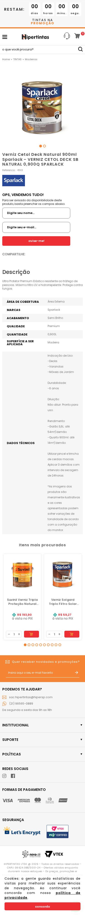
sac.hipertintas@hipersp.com (31, 697)
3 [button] (33, 644)
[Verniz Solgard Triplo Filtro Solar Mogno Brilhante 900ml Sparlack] (63, 573)
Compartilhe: (13, 254)
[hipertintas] (6, 59)
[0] (77, 37)
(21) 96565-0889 (21, 703)
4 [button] (36, 644)
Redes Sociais (15, 768)
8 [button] (52, 644)
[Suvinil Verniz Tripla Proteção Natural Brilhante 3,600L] (22, 573)
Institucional (15, 725)
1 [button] (40, 146)
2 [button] (44, 146)
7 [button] (48, 644)
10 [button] (59, 644)
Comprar (31, 634)
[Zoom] (42, 103)
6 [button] (44, 644)
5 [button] (40, 644)
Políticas (11, 754)
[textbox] (42, 49)
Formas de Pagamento (24, 789)
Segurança (13, 819)
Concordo (42, 906)
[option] (42, 103)
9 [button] (56, 644)
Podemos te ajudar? (22, 689)
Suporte (10, 739)
